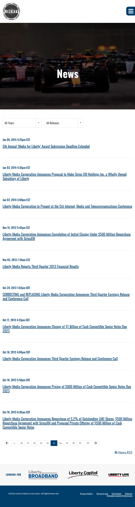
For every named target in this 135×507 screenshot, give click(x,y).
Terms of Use (102, 494)
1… (15, 443)
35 (54, 443)
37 (67, 443)
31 (28, 443)
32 (34, 443)
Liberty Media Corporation (27, 493)
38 (73, 443)
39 (80, 443)
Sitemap (128, 494)
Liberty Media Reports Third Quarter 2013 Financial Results (41, 266)
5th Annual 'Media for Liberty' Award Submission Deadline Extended (46, 146)
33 (41, 443)
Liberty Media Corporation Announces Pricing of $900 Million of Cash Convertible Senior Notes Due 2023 (67, 388)
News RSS (123, 452)
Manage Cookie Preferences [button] (119, 496)
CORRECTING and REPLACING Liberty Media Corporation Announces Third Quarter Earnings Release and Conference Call (66, 296)
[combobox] (22, 123)
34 (47, 443)
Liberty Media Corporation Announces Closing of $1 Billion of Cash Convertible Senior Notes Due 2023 (65, 328)
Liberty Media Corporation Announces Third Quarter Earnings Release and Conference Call (60, 358)
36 (60, 443)
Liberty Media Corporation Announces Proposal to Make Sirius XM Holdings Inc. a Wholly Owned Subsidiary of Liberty (65, 176)
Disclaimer (116, 494)
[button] (130, 11)
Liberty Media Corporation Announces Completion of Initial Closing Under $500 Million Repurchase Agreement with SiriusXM (67, 236)
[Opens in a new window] (43, 474)
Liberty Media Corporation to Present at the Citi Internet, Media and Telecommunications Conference (67, 206)
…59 (87, 443)
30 (21, 443)
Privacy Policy (86, 494)
